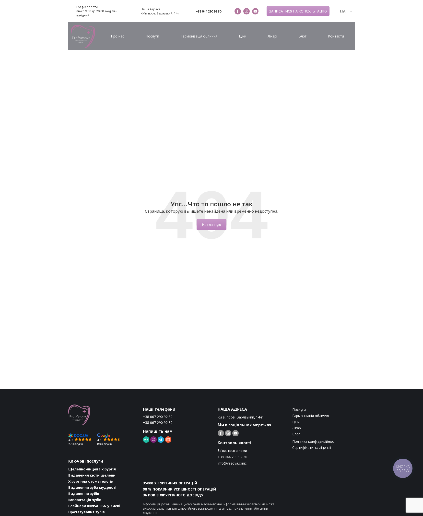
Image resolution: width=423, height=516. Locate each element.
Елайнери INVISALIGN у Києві (94, 506)
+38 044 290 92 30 (208, 11)
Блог (302, 36)
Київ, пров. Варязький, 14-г (160, 13)
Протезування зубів (86, 512)
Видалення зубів (83, 493)
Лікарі (272, 36)
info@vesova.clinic (232, 463)
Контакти (336, 36)
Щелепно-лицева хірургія (92, 469)
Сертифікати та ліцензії (311, 447)
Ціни (242, 36)
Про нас (117, 36)
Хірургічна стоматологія (90, 481)
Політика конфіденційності (314, 441)
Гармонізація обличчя (199, 36)
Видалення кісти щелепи (92, 475)
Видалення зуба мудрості (92, 487)
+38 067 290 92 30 (158, 416)
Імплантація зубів (84, 499)
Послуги (152, 36)
